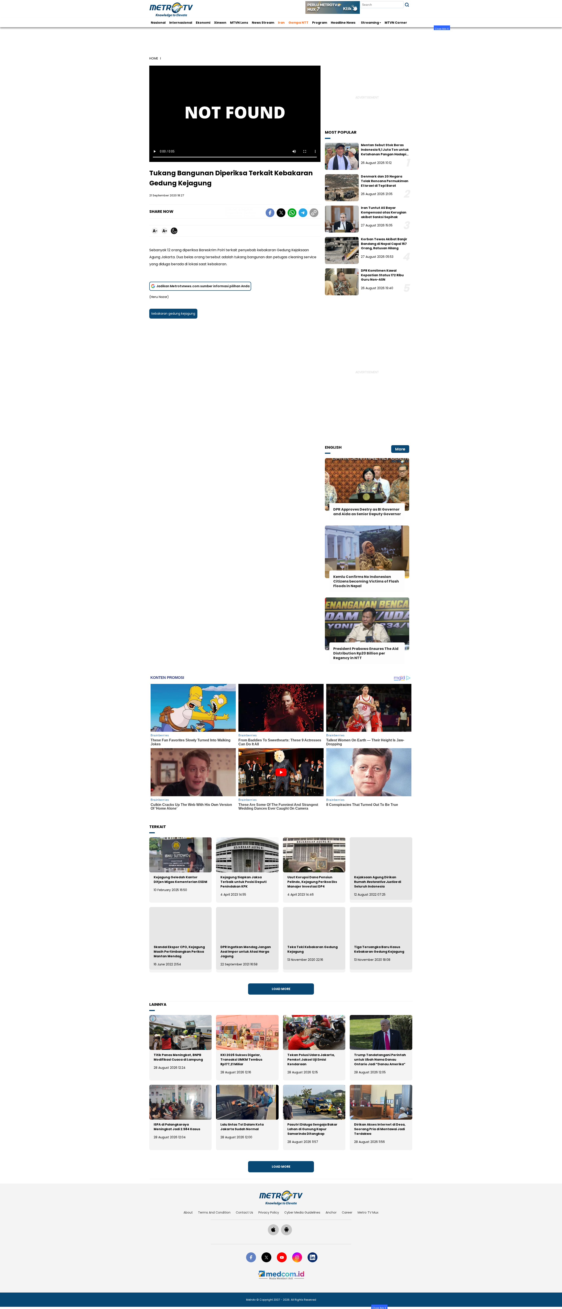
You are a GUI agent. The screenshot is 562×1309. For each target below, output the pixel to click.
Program (319, 22)
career (347, 1212)
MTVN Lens (239, 22)
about (188, 1212)
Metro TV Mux (368, 1212)
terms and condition (214, 1212)
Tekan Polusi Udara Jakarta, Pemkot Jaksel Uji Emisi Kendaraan (311, 1059)
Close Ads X (442, 28)
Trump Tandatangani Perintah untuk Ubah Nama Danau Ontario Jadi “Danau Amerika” (380, 1059)
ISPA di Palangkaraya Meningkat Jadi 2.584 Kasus (177, 1126)
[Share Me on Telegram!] (303, 213)
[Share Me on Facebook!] (270, 213)
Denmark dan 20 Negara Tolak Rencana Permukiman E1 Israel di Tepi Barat (384, 181)
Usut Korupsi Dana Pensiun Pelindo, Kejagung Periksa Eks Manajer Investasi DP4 (312, 882)
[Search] (407, 4)
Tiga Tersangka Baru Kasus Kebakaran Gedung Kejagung (379, 949)
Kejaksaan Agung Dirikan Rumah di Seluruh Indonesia (377, 882)
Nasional (158, 22)
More (400, 449)
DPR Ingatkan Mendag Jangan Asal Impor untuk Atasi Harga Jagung (245, 951)
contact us (244, 1212)
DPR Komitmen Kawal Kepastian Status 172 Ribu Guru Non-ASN (382, 275)
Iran (281, 22)
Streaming (370, 22)
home (153, 58)
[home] (281, 1197)
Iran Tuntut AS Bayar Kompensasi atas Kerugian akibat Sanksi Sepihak (383, 212)
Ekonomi (203, 22)
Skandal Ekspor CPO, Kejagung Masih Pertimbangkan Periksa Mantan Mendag (179, 951)
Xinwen (220, 22)
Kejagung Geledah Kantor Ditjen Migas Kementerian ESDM (180, 879)
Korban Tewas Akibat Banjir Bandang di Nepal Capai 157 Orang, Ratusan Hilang (384, 244)
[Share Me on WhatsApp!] (292, 213)
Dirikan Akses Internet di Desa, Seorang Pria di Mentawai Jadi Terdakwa (379, 1129)
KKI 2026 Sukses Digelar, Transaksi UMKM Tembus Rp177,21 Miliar (241, 1059)
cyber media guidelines (302, 1212)
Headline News (343, 22)
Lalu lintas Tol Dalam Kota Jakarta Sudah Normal (242, 1126)
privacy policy (268, 1212)
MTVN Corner (396, 22)
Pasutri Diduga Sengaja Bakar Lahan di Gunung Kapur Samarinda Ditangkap (312, 1129)
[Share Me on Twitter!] (281, 213)
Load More (281, 989)
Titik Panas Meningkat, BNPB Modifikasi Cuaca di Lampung (178, 1057)
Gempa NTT (298, 22)
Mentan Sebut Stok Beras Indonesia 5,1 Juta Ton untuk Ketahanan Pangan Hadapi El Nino (385, 152)
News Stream (263, 22)
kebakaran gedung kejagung (173, 313)
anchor (331, 1212)
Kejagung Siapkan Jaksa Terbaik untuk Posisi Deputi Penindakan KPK (243, 882)
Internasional (180, 22)
